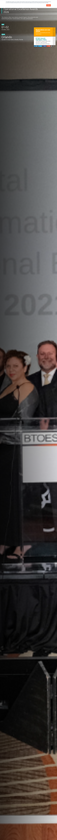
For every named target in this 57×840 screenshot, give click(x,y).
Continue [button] (48, 5)
